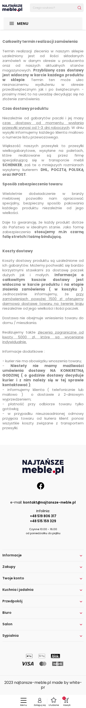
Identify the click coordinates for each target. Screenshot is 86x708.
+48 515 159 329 (43, 521)
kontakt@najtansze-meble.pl (49, 502)
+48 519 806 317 (43, 516)
